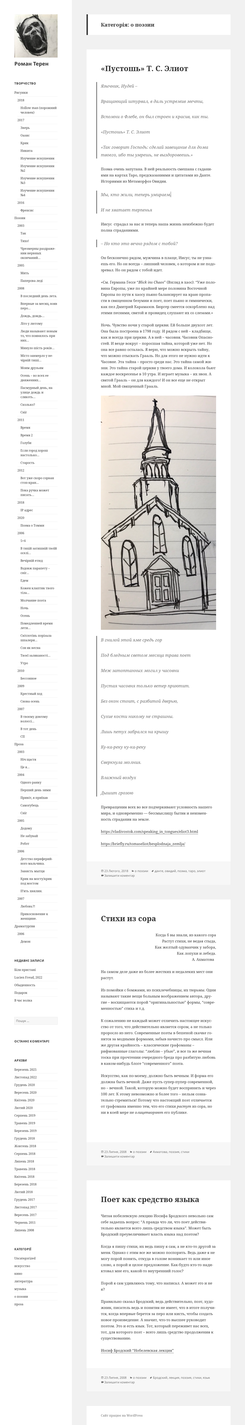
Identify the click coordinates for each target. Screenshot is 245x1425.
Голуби (25, 443)
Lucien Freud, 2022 (28, 977)
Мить (24, 273)
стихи (185, 1152)
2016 (20, 203)
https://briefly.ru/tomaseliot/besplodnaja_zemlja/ (143, 843)
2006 (20, 533)
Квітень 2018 (24, 1177)
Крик (24, 143)
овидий (170, 871)
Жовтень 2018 (25, 1146)
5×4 (23, 541)
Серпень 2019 (24, 1115)
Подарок (20, 993)
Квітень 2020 (24, 1100)
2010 (20, 671)
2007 (20, 709)
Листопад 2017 (25, 1207)
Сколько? (27, 404)
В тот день (28, 729)
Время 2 (26, 435)
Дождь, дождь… (32, 316)
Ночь (24, 608)
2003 (20, 226)
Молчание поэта (33, 600)
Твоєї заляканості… (35, 655)
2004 (20, 775)
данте (159, 871)
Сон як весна (30, 648)
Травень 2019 (24, 1123)
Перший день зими (35, 790)
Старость (27, 463)
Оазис (25, 135)
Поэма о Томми (32, 525)
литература (23, 1281)
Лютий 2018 (23, 1192)
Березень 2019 (25, 1131)
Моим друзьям (31, 368)
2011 (20, 420)
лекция (174, 1377)
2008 (20, 288)
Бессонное (28, 678)
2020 (20, 518)
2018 (20, 100)
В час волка (23, 1000)
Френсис (27, 210)
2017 (20, 120)
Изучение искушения (37, 158)
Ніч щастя (28, 759)
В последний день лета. (38, 296)
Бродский (160, 1377)
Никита (26, 151)
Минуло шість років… (37, 348)
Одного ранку (30, 782)
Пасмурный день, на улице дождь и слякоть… (36, 392)
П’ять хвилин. (31, 891)
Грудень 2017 (24, 1199)
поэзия (174, 1152)
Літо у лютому (31, 323)
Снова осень (30, 701)
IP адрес (26, 510)
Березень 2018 (25, 1184)
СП (22, 736)
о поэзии (21, 1296)
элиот (201, 871)
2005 (20, 265)
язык (206, 1377)
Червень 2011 (25, 1222)
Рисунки (21, 92)
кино (18, 1273)
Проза (19, 744)
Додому (26, 828)
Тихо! (24, 241)
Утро (24, 663)
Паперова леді (31, 281)
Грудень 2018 (24, 1138)
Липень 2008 (24, 1230)
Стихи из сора (128, 918)
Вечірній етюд (31, 560)
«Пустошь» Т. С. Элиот (144, 68)
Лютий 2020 (23, 1108)
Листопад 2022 (25, 1077)
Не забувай (29, 836)
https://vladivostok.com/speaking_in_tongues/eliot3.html (149, 831)
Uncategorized (25, 1258)
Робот (24, 843)
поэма (182, 871)
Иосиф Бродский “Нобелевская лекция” (137, 1350)
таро (191, 871)
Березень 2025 (25, 1069)
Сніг (23, 412)
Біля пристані (25, 970)
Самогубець (29, 805)
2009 (20, 686)
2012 (20, 470)
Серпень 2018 (24, 1154)
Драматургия (24, 926)
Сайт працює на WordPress (122, 1415)
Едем (24, 580)
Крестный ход (31, 694)
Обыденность (24, 985)
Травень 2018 (24, 1169)
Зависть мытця (32, 871)
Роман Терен (31, 63)
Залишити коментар (119, 875)
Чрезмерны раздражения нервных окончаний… (37, 253)
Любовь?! (27, 906)
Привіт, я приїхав (34, 798)
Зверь (25, 128)
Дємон (25, 941)
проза (18, 1304)
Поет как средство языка (150, 1199)
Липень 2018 (24, 1161)
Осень (25, 616)
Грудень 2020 (24, 1085)
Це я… (25, 767)
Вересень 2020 (25, 1092)
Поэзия (19, 218)
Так (23, 233)
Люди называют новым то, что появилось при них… (38, 335)
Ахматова (160, 1152)
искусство (22, 1266)
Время (25, 427)
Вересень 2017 (25, 1215)
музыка (20, 1289)
